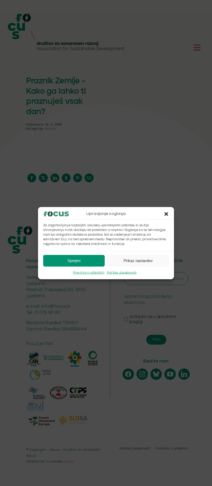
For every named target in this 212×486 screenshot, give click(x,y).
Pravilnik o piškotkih (88, 272)
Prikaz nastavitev (138, 260)
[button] (166, 213)
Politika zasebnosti (122, 272)
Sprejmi (73, 260)
